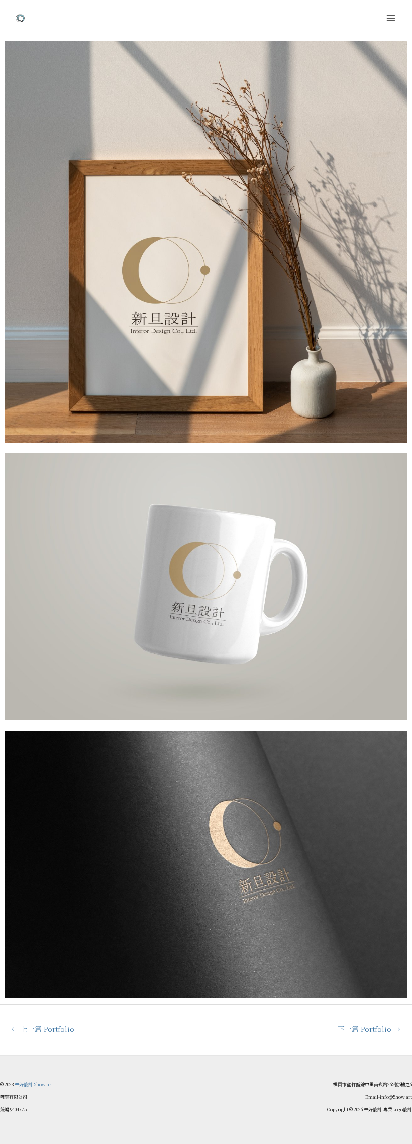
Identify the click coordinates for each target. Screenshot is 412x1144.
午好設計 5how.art (34, 1084)
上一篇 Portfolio (43, 1029)
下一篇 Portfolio (369, 1029)
